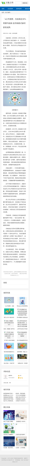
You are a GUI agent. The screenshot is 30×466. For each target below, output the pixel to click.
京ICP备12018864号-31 (8, 460)
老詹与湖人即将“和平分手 (21, 397)
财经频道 (3, 286)
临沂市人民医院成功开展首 (9, 401)
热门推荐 (7, 12)
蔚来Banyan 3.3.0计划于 (9, 395)
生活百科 (10, 9)
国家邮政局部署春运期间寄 (9, 397)
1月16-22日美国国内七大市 (21, 395)
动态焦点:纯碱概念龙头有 (9, 434)
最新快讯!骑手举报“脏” (9, 399)
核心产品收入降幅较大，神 (9, 421)
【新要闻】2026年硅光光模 (21, 421)
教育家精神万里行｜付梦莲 (9, 393)
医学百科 (19, 9)
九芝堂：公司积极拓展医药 (21, 447)
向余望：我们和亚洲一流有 (9, 447)
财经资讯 (8, 286)
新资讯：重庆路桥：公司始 (21, 393)
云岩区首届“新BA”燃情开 (21, 434)
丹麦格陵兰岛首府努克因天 (21, 399)
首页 (3, 12)
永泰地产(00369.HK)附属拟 (21, 401)
